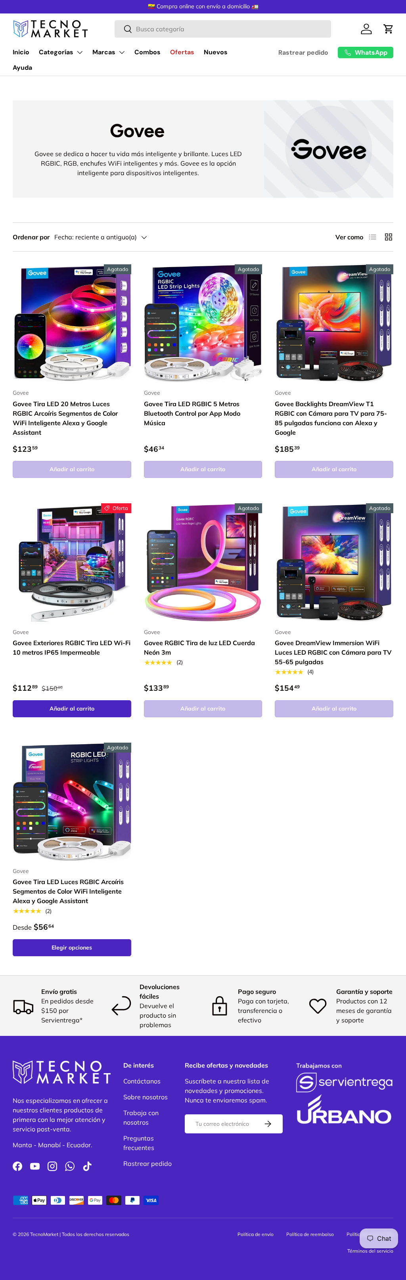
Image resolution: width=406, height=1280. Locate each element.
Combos (147, 52)
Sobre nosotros (145, 1097)
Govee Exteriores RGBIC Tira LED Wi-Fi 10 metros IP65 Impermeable (71, 647)
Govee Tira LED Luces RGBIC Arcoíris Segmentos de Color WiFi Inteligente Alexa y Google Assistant (68, 891)
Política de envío (255, 1234)
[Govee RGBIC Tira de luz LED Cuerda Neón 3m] (203, 562)
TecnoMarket (44, 1234)
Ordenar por (31, 237)
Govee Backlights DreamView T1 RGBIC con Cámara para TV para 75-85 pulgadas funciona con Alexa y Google (331, 418)
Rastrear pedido (303, 52)
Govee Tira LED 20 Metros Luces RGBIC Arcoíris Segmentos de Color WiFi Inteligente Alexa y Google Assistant (65, 418)
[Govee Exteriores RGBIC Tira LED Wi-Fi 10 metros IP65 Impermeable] (72, 562)
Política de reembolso (310, 1234)
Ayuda (22, 67)
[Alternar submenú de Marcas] (121, 52)
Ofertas (182, 52)
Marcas (103, 52)
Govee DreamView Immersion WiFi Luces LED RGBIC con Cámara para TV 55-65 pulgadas (333, 652)
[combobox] (223, 29)
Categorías (56, 52)
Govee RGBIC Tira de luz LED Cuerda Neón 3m (199, 647)
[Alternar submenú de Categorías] (79, 52)
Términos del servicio (370, 1251)
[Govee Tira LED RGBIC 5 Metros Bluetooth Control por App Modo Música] (203, 323)
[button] (388, 29)
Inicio (21, 52)
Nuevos (216, 52)
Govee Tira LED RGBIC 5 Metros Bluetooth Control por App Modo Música (192, 413)
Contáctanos (142, 1081)
